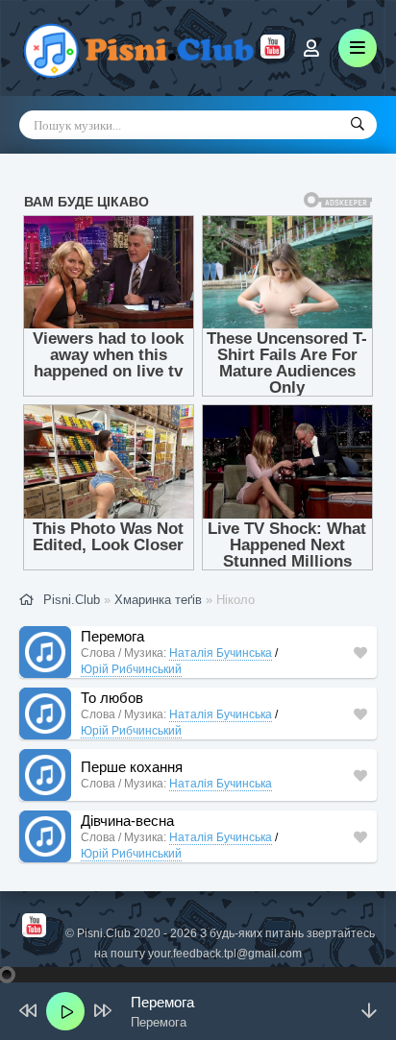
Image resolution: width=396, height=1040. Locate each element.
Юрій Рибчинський (131, 669)
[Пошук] (357, 125)
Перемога (112, 636)
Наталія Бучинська (220, 653)
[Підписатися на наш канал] (272, 53)
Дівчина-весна (127, 820)
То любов (112, 697)
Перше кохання (132, 767)
